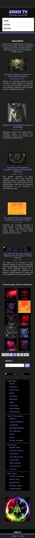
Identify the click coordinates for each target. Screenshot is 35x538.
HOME (6, 21)
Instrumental (13, 454)
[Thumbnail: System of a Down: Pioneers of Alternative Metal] (10, 312)
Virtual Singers (14, 412)
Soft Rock (12, 469)
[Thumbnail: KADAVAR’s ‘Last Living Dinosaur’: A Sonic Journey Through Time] (10, 299)
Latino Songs (14, 460)
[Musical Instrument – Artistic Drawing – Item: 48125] (10, 337)
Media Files (13, 399)
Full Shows (13, 396)
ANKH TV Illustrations (15, 416)
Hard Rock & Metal (16, 450)
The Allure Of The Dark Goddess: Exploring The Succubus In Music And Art (18, 255)
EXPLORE (7, 28)
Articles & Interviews (16, 476)
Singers (12, 402)
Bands (11, 393)
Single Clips (13, 405)
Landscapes (13, 425)
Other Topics (12, 474)
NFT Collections (15, 431)
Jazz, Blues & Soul (16, 457)
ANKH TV (18, 11)
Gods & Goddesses (16, 422)
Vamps (11, 437)
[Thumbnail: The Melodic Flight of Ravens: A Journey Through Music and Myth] (10, 325)
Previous (5, 354)
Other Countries (15, 463)
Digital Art (12, 419)
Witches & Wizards (16, 440)
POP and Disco (14, 466)
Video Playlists (14, 408)
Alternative (13, 387)
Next (26, 354)
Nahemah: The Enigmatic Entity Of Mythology (18, 126)
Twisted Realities (15, 489)
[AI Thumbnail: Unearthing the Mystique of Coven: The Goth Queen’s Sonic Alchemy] (24, 350)
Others (11, 434)
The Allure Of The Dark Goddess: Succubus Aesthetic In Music (18, 219)
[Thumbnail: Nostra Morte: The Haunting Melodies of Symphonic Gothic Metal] (10, 350)
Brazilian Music (14, 447)
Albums (12, 384)
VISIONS (7, 24)
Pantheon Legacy (15, 485)
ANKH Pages (12, 381)
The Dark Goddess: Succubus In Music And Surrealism (17, 75)
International (11, 445)
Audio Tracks (14, 390)
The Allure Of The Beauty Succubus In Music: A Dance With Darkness (18, 169)
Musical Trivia (14, 479)
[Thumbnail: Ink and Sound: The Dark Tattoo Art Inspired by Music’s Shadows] (24, 325)
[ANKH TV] (17, 374)
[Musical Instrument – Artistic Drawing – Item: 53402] (24, 312)
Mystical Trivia (14, 482)
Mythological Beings (16, 428)
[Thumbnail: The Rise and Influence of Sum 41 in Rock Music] (24, 299)
